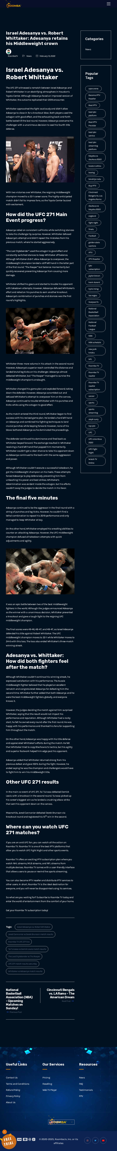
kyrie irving (93, 289)
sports (91, 402)
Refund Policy (13, 1089)
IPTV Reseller (94, 259)
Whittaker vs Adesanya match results (25, 971)
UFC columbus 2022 (95, 441)
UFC (90, 432)
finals (91, 229)
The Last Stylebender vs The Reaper (24, 956)
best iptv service (92, 134)
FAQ (81, 1083)
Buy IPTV (92, 185)
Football (92, 236)
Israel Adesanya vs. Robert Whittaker (33, 927)
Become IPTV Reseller (94, 97)
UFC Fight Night (93, 451)
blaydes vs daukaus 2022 (95, 158)
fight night (93, 222)
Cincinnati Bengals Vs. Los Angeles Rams (95, 196)
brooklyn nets (95, 179)
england (92, 216)
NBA (90, 336)
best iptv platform (93, 114)
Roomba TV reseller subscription (94, 386)
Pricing (46, 1077)
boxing (92, 172)
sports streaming (93, 411)
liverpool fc (93, 302)
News (29, 56)
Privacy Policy (13, 1096)
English (57, 1122)
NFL (90, 359)
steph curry (94, 419)
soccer (91, 396)
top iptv (92, 426)
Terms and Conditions (17, 1083)
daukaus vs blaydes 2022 (95, 208)
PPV (81, 1096)
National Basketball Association (94, 312)
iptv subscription (94, 267)
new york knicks (93, 351)
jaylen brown (94, 275)
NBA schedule (95, 342)
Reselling (47, 1083)
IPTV (90, 252)
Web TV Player (50, 1089)
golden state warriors (94, 244)
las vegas (93, 295)
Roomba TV (94, 366)
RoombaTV (13, 56)
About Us (10, 1102)
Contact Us (12, 1077)
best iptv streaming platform (93, 146)
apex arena (93, 88)
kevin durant (94, 282)
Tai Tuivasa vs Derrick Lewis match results (27, 949)
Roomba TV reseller (94, 374)
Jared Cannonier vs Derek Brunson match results (30, 934)
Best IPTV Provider (93, 124)
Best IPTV (93, 105)
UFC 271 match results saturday (22, 963)
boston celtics (95, 166)
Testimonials (86, 1089)
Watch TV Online (93, 461)
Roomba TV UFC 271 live (18, 941)
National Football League (92, 326)
